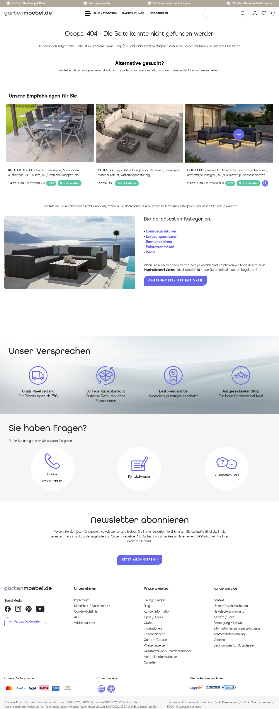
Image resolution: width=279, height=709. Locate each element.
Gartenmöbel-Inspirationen (175, 280)
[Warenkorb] (272, 13)
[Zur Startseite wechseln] (28, 13)
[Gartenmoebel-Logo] (34, 588)
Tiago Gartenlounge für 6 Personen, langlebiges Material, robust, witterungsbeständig (139, 172)
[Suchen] (243, 13)
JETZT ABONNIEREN (138, 559)
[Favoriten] (264, 13)
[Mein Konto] (255, 13)
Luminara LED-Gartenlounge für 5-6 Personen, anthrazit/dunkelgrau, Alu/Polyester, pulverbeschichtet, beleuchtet (227, 173)
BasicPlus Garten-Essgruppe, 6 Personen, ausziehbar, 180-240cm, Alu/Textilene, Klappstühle (44, 172)
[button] (238, 134)
